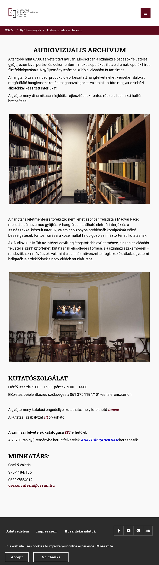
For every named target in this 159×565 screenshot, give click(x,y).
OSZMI (10, 30)
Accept (17, 557)
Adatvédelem (17, 531)
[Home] (23, 13)
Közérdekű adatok (80, 531)
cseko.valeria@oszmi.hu (31, 485)
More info (104, 546)
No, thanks (51, 557)
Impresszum (47, 531)
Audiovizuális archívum (64, 30)
